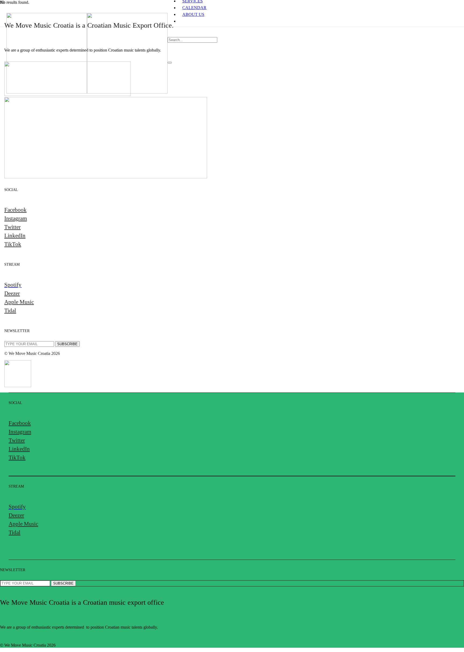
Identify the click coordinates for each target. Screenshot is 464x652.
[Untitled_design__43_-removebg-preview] (67, 94)
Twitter (12, 227)
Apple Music (19, 302)
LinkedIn (15, 235)
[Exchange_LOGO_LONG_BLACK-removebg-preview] (105, 177)
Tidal (10, 310)
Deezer (12, 293)
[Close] (170, 62)
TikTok (12, 244)
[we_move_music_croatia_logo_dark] (87, 92)
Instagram (15, 218)
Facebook (15, 210)
